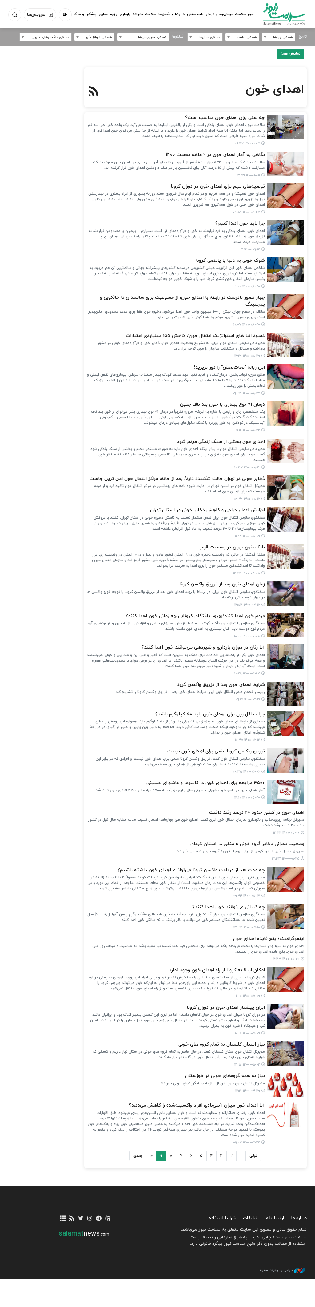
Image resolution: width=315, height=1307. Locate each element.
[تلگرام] (98, 1219)
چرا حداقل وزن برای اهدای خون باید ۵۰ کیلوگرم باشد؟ (210, 714)
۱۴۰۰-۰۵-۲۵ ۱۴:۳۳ (285, 858)
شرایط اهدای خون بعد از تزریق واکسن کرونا (220, 685)
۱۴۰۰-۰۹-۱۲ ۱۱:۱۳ (248, 249)
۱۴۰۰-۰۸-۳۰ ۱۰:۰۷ (246, 324)
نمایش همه (290, 53)
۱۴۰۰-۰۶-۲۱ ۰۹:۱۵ (247, 699)
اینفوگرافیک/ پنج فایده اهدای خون (268, 939)
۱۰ (151, 1156)
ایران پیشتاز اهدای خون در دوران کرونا (226, 1007)
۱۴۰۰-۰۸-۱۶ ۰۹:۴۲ (247, 498)
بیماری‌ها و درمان (219, 14)
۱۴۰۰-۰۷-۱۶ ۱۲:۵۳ (247, 604)
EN (65, 15)
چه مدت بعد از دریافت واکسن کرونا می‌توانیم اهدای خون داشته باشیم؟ (191, 870)
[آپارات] (107, 1219)
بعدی (137, 1156)
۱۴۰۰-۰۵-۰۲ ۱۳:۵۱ (247, 1064)
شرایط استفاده (222, 1218)
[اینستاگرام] (90, 1219)
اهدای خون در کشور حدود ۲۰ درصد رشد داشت (256, 812)
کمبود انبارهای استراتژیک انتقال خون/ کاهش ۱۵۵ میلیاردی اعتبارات (195, 336)
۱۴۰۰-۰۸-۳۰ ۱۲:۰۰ (247, 286)
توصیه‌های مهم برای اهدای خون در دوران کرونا (218, 186)
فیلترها (178, 36)
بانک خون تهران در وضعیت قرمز (232, 547)
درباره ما (299, 1218)
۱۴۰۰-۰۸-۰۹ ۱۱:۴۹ (247, 536)
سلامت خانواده (144, 14)
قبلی (253, 1156)
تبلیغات (250, 1218)
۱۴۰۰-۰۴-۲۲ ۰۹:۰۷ (246, 1142)
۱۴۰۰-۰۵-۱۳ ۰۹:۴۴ (246, 895)
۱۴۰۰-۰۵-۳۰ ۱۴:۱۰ (247, 797)
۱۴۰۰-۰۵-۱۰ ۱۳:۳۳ (246, 927)
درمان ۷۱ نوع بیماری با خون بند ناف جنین (222, 404)
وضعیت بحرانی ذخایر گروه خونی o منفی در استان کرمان (247, 844)
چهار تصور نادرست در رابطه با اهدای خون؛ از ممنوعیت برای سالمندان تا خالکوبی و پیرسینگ (182, 300)
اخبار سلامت (245, 14)
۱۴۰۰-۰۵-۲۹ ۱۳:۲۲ (286, 832)
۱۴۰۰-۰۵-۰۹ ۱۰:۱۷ (247, 1033)
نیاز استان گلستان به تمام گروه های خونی (221, 1044)
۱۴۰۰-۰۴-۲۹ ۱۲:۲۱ (247, 1090)
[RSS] (94, 92)
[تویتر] (81, 1219)
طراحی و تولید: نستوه (276, 1270)
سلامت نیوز (284, 14)
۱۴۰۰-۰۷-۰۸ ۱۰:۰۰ (247, 636)
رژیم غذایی (108, 14)
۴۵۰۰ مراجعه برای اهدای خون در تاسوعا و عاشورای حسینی (205, 783)
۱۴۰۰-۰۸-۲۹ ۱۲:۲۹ (247, 356)
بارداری (125, 14)
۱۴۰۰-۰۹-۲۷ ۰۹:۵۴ (246, 212)
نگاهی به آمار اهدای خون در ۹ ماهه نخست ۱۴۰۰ (215, 155)
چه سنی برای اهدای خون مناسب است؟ (225, 118)
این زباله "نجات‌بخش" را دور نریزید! (229, 367)
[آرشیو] (62, 1219)
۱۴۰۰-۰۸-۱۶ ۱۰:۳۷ (247, 467)
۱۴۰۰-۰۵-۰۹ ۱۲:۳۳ (286, 959)
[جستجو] (14, 14)
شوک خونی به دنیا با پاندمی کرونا (230, 260)
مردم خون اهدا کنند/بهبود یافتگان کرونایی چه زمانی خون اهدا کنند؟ (195, 616)
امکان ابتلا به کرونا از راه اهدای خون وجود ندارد (217, 970)
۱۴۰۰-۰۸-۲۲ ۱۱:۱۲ (248, 430)
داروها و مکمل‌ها (171, 14)
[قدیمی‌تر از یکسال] (285, 127)
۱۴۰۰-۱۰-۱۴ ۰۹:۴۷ (247, 143)
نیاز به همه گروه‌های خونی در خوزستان (225, 1076)
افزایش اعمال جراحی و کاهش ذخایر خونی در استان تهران (207, 510)
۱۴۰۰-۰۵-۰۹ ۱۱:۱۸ (248, 995)
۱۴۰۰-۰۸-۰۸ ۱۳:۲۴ (246, 573)
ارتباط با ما (274, 1218)
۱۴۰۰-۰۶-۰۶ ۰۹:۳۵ (246, 771)
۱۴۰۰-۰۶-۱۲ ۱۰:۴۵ (247, 740)
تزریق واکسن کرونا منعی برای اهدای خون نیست (216, 751)
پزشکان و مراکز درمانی (79, 14)
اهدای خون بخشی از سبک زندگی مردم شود (221, 442)
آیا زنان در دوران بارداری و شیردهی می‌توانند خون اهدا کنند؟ (203, 647)
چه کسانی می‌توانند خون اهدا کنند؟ (228, 907)
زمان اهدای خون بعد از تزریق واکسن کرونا (222, 584)
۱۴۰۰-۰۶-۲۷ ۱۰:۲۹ (247, 673)
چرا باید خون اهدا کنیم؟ (240, 223)
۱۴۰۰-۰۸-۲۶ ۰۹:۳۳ (246, 393)
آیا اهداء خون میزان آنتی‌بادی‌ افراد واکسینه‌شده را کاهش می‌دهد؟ (197, 1105)
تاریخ (302, 36)
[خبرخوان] (72, 1219)
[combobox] (278, 37)
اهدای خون (274, 89)
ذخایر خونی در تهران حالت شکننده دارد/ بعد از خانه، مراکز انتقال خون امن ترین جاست (177, 478)
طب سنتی (195, 14)
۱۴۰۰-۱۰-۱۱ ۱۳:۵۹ (248, 175)
